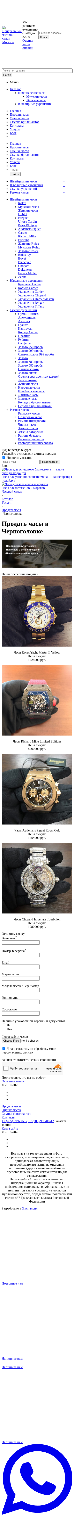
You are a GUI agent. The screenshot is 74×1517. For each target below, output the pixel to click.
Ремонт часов (19, 192)
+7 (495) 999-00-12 (14, 1121)
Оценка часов (19, 118)
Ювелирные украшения (34, 104)
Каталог (15, 89)
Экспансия (29, 1208)
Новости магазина (19, 457)
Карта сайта (10, 1128)
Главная (15, 111)
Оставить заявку (13, 1081)
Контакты (17, 125)
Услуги (15, 129)
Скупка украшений (23, 188)
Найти (15, 174)
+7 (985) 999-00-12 (41, 1121)
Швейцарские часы (31, 93)
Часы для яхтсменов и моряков (23, 488)
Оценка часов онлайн (27, 44)
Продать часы (19, 114)
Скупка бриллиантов (24, 122)
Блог (13, 133)
